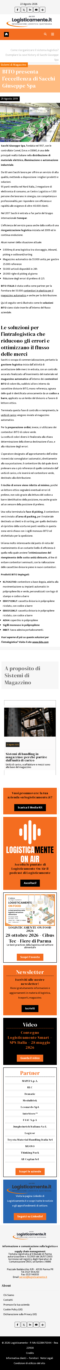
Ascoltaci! (30, 883)
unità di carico (8, 415)
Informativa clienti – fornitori (22, 1358)
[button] (45, 34)
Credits (30, 1353)
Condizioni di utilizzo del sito (29, 1363)
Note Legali (46, 1358)
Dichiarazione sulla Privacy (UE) (20, 1314)
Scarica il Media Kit (30, 807)
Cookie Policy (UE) (13, 1309)
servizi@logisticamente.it (33, 1277)
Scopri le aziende (30, 1171)
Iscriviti (30, 1008)
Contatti (8, 1300)
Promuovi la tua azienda (16, 1305)
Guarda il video (30, 1058)
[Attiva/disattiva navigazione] (52, 34)
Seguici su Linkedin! (30, 1216)
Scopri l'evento (30, 957)
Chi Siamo (8, 1295)
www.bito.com (40, 642)
